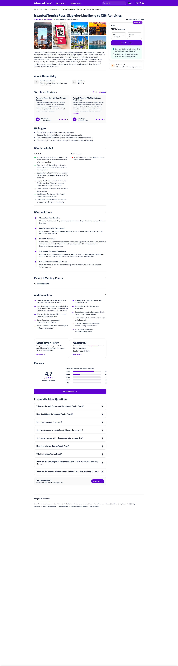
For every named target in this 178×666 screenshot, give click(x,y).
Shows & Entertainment (49, 506)
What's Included (43, 148)
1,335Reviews (102, 92)
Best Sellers (37, 504)
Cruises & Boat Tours (111, 504)
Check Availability (126, 43)
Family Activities (94, 506)
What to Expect (43, 212)
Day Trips (122, 504)
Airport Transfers (99, 504)
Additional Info (43, 295)
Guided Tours (88, 504)
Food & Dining (131, 504)
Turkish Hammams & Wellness (79, 506)
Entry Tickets (57, 504)
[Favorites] (137, 3)
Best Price (138, 22)
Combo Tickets (68, 504)
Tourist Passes (78, 504)
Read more (76, 113)
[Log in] (143, 3)
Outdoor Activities (63, 506)
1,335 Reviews (48, 19)
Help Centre (93, 346)
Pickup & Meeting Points (48, 278)
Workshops (37, 506)
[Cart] (140, 3)
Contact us (96, 481)
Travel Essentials (47, 504)
